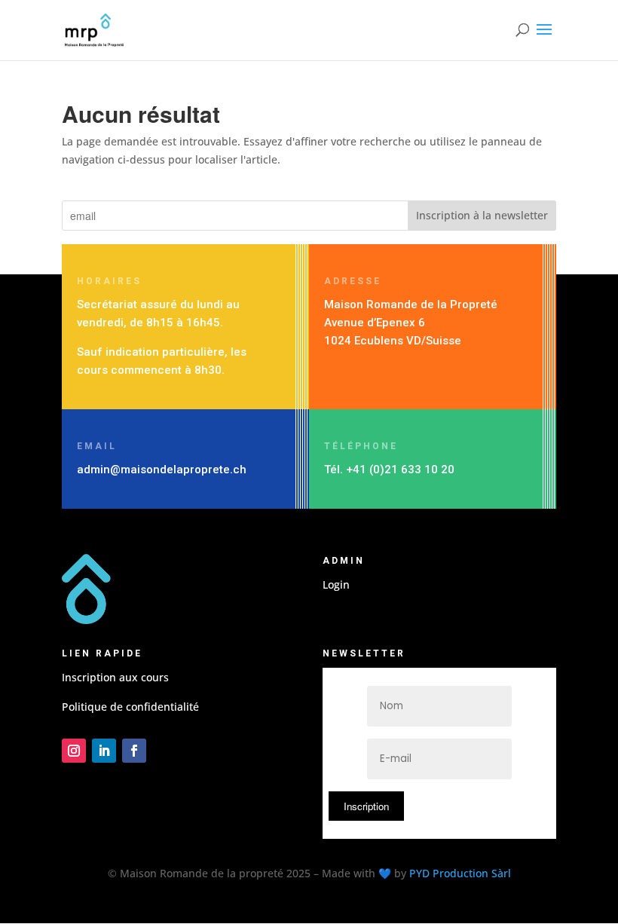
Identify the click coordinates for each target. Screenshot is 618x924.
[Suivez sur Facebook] (134, 751)
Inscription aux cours (115, 677)
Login (336, 584)
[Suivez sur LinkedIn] (104, 751)
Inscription (366, 806)
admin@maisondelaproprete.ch (161, 469)
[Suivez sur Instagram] (74, 751)
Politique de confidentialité (130, 706)
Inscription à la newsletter (482, 215)
